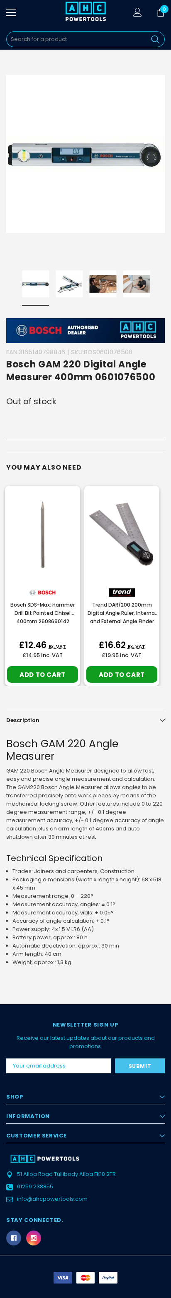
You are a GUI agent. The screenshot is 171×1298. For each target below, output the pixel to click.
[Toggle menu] (11, 12)
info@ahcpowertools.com (52, 1199)
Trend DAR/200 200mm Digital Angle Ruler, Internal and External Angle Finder (122, 613)
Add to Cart (43, 674)
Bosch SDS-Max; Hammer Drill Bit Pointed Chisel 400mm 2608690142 (42, 613)
